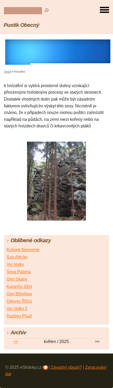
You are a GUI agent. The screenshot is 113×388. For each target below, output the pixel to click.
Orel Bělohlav (19, 294)
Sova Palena (19, 272)
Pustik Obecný (21, 25)
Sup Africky (17, 257)
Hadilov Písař (19, 316)
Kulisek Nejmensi (23, 249)
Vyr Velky (15, 264)
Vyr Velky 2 (17, 308)
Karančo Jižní (19, 286)
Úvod (7, 71)
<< (15, 341)
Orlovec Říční (19, 301)
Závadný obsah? (66, 367)
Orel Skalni (17, 279)
